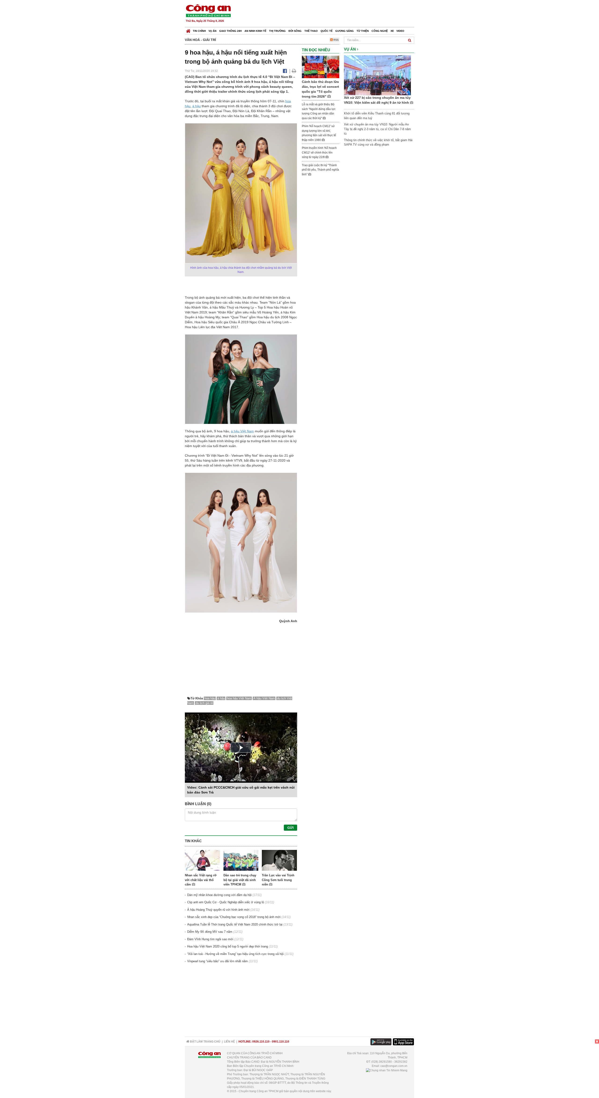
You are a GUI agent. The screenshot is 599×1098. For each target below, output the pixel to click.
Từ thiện (363, 30)
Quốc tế (326, 30)
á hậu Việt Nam (242, 431)
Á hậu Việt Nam (264, 698)
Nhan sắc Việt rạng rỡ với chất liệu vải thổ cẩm (200, 880)
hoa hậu (210, 698)
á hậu (196, 106)
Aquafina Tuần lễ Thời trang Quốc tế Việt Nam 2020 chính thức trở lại (234, 924)
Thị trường (277, 30)
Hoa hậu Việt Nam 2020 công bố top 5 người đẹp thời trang (227, 946)
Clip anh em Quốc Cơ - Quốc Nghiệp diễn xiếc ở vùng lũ (225, 902)
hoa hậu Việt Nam (239, 698)
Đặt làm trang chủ (204, 1041)
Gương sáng (344, 30)
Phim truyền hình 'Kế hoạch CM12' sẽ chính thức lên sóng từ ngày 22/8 (319, 152)
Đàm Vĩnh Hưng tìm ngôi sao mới (210, 939)
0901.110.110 (280, 1041)
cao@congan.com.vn (393, 1066)
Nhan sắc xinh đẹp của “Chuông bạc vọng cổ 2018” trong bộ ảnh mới (234, 917)
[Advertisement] (329, 14)
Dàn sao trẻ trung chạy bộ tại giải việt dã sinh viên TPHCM (239, 880)
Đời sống (295, 30)
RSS (336, 39)
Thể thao (311, 30)
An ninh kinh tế (255, 30)
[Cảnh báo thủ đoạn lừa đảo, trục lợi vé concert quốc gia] (320, 67)
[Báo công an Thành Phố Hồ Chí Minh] (208, 10)
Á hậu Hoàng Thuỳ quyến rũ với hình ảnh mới (218, 909)
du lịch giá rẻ (204, 703)
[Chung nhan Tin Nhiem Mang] (386, 1070)
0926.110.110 (261, 1041)
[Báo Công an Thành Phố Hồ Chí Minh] (188, 30)
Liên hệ (229, 1041)
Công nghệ (380, 30)
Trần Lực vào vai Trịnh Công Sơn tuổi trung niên (278, 880)
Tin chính (199, 30)
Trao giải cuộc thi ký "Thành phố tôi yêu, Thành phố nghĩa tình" (320, 170)
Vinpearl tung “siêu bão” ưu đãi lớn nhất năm (217, 961)
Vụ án (212, 30)
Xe (392, 30)
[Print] (294, 70)
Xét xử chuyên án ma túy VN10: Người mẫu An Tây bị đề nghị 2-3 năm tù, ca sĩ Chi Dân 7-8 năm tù (377, 129)
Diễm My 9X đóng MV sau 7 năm (209, 931)
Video (400, 30)
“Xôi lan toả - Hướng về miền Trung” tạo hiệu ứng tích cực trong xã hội (235, 954)
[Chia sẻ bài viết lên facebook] (285, 70)
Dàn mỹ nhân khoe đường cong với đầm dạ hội (219, 895)
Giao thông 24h (230, 30)
